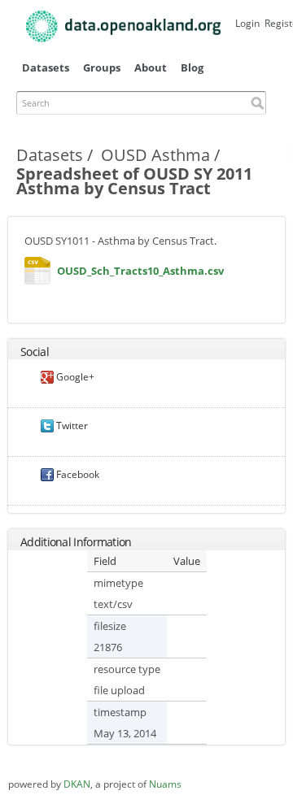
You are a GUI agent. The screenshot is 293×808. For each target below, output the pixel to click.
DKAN (76, 784)
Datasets (45, 67)
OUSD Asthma (155, 155)
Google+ (74, 377)
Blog (192, 67)
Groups (101, 67)
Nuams (165, 784)
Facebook (76, 474)
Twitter (71, 425)
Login (247, 23)
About (150, 67)
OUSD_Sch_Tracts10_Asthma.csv (37, 274)
